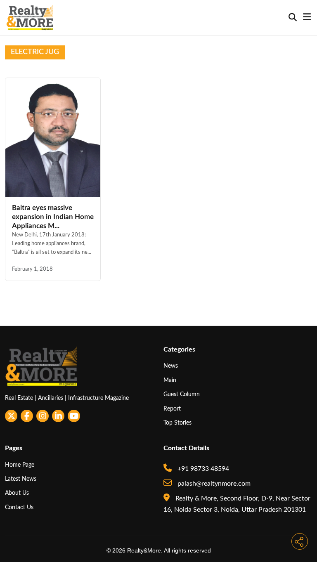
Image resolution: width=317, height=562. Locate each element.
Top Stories (177, 423)
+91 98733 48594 (202, 468)
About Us (17, 493)
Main (169, 380)
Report (172, 409)
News (170, 366)
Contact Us (19, 507)
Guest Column (181, 394)
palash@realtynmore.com (213, 483)
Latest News (20, 479)
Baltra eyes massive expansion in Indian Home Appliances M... (53, 216)
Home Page (19, 465)
